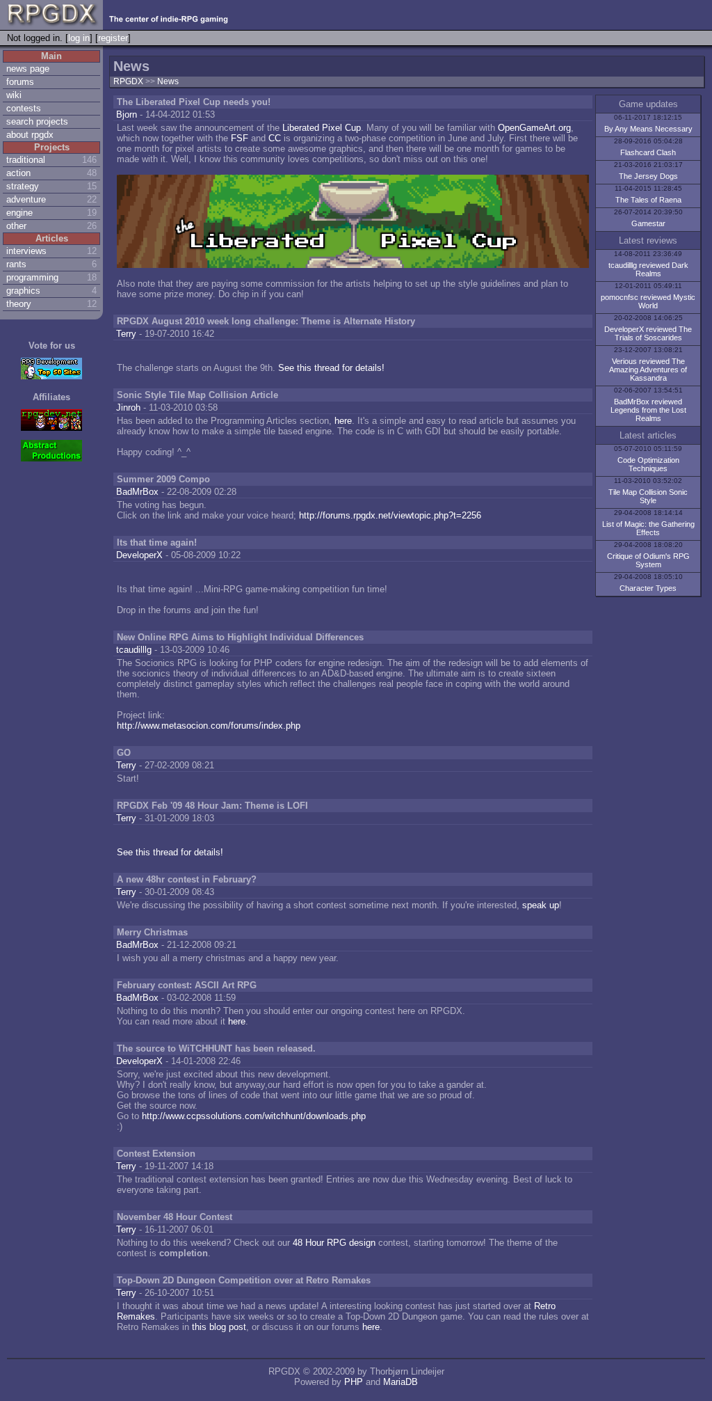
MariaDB (400, 1382)
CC (274, 138)
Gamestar (648, 223)
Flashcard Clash (648, 152)
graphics (23, 290)
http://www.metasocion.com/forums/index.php (208, 725)
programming (32, 277)
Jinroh (128, 407)
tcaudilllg (134, 649)
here (343, 420)
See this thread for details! (331, 368)
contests (23, 108)
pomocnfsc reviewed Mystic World (648, 301)
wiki (14, 95)
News (168, 81)
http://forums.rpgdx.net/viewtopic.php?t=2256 (390, 515)
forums (20, 82)
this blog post (219, 1327)
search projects (37, 121)
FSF (239, 138)
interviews (26, 251)
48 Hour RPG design (334, 1242)
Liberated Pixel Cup (321, 127)
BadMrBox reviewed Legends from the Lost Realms (648, 409)
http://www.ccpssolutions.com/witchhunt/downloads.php (254, 1116)
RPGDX (128, 81)
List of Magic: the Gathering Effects (648, 528)
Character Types (648, 588)
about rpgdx (30, 134)
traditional (25, 160)
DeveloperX (139, 555)
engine (19, 212)
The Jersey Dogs (648, 176)
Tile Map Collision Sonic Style (648, 496)
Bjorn (126, 114)
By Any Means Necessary (648, 129)
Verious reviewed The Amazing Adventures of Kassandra (648, 369)
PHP (353, 1382)
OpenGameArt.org (534, 127)
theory (18, 304)
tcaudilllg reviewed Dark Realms (648, 269)
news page (27, 68)
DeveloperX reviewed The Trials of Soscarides (648, 333)
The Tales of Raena (648, 200)
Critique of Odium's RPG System (648, 560)
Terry (126, 334)
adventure (26, 199)
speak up (540, 905)
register (113, 38)
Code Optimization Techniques (648, 464)
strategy (22, 186)
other (16, 226)
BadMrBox (137, 491)
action (18, 173)
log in (79, 38)
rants (16, 264)
